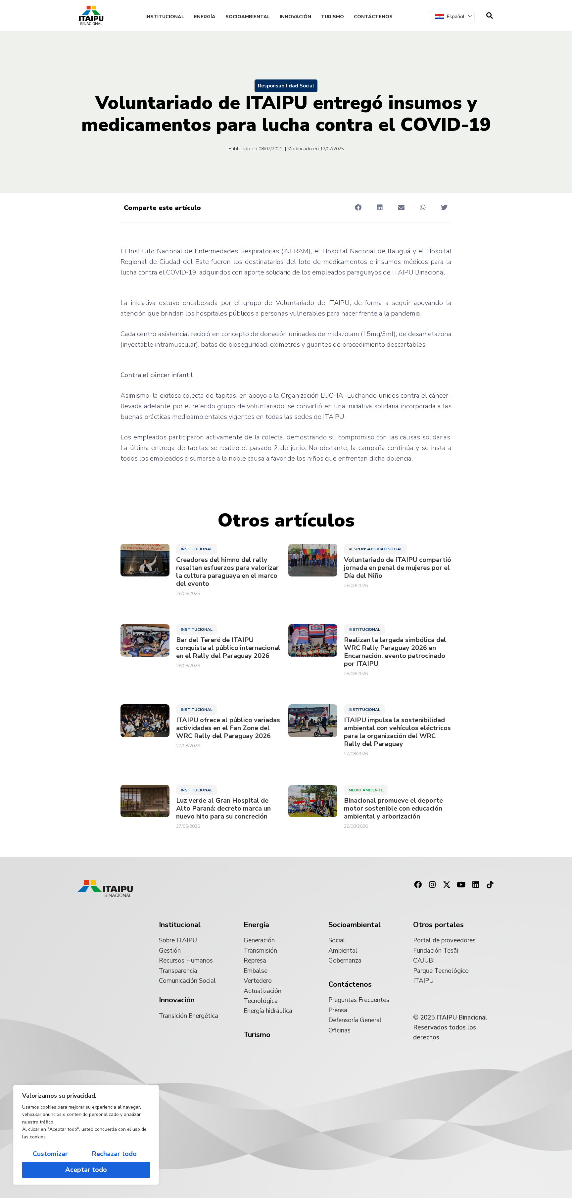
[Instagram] (432, 884)
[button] (358, 207)
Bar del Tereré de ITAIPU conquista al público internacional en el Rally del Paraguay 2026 (228, 648)
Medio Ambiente (366, 790)
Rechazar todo (114, 1153)
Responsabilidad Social (286, 85)
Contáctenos (373, 17)
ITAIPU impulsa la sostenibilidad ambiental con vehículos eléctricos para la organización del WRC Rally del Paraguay (397, 732)
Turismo (332, 17)
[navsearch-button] (489, 15)
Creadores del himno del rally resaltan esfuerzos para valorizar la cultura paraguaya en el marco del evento (227, 572)
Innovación (295, 17)
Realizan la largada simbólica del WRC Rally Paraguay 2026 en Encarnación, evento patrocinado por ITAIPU (395, 652)
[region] (86, 1135)
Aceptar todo (86, 1169)
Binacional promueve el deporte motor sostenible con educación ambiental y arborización (393, 809)
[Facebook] (417, 884)
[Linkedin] (475, 884)
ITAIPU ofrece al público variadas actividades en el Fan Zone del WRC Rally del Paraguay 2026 (228, 728)
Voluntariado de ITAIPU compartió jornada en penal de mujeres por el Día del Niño (397, 568)
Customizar (50, 1153)
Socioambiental (247, 17)
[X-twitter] (447, 884)
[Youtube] (461, 884)
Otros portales (438, 925)
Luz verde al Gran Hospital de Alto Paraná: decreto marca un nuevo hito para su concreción (223, 809)
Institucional (164, 17)
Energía (204, 17)
